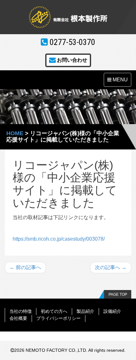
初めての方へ (54, 311)
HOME (14, 133)
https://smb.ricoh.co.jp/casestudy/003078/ (59, 239)
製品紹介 (85, 311)
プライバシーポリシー (58, 318)
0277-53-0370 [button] (71, 42)
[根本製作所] (68, 17)
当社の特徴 (20, 311)
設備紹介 (112, 311)
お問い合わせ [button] (71, 60)
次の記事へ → (111, 267)
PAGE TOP (117, 294)
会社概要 (18, 318)
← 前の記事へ (25, 267)
